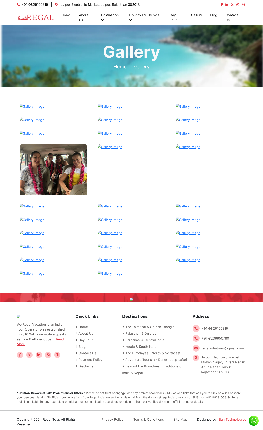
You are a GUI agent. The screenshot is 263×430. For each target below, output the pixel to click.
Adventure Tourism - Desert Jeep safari (155, 360)
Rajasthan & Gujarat (140, 333)
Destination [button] (110, 15)
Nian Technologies (231, 419)
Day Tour (173, 17)
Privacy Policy (112, 419)
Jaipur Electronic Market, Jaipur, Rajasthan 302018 (100, 4)
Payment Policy (90, 360)
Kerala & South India (140, 346)
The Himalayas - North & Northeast (152, 353)
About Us (83, 17)
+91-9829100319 (35, 4)
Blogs (82, 346)
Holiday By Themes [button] (144, 15)
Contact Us (231, 17)
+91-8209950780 (215, 338)
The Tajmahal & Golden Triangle (149, 327)
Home (66, 15)
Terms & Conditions (148, 419)
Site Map (180, 419)
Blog (213, 15)
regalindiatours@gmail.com (223, 348)
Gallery (196, 15)
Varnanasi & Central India (144, 340)
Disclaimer (86, 366)
